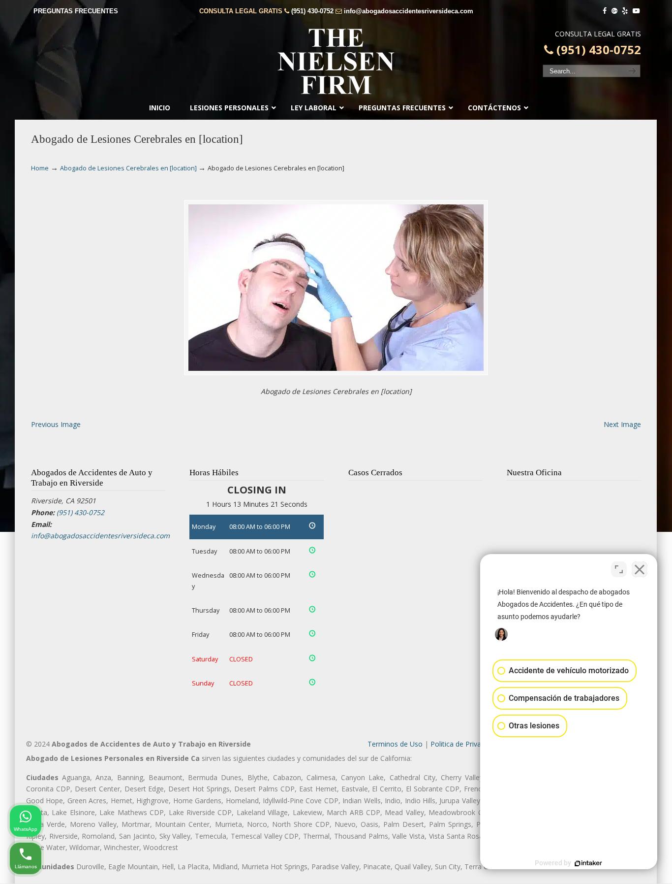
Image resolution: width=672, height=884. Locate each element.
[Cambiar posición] (619, 569)
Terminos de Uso (395, 744)
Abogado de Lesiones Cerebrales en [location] (128, 168)
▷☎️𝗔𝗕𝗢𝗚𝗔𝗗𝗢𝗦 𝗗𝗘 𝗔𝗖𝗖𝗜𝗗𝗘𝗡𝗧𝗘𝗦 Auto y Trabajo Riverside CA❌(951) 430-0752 (336, 62)
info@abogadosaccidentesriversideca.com (408, 11)
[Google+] (614, 11)
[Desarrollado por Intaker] (588, 863)
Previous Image (56, 424)
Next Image (622, 424)
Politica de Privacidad (464, 744)
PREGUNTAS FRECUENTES (75, 11)
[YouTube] (636, 11)
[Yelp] (625, 11)
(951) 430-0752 (312, 11)
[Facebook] (604, 11)
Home (40, 168)
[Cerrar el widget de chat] (639, 569)
